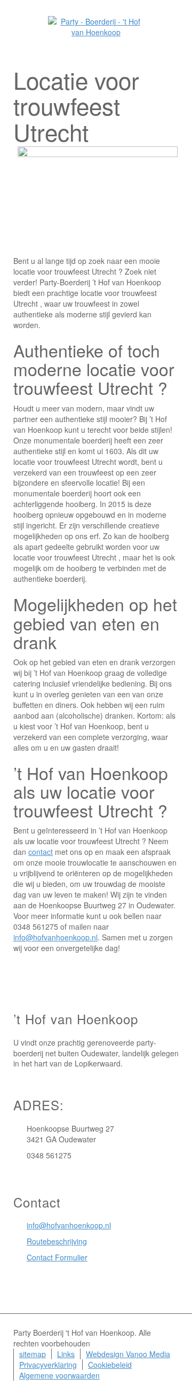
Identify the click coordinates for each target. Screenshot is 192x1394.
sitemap (32, 1354)
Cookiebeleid (110, 1364)
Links (66, 1354)
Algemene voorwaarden (59, 1375)
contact (40, 851)
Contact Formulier (57, 1257)
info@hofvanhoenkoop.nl (55, 937)
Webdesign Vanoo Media (128, 1354)
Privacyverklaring (48, 1364)
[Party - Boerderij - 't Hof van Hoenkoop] (96, 25)
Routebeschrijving (57, 1241)
